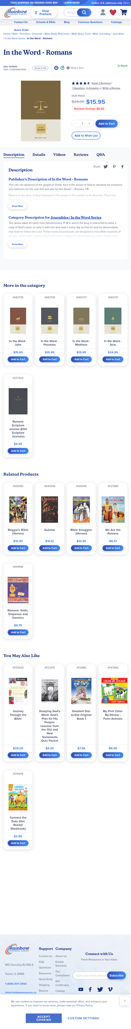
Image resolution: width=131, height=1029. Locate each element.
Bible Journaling (101, 34)
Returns (43, 991)
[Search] (84, 12)
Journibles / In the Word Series (75, 217)
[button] (103, 12)
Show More (17, 206)
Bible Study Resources (57, 34)
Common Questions (90, 22)
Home (6, 34)
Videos (59, 155)
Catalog (60, 991)
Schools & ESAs (45, 22)
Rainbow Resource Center (17, 950)
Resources (45, 973)
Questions (45, 967)
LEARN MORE (72, 3)
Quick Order (21, 30)
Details (39, 155)
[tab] (13, 155)
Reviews (81, 155)
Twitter (106, 166)
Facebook (122, 166)
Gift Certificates (62, 983)
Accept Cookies (43, 1018)
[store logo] (16, 12)
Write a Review (111, 88)
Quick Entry (46, 979)
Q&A (101, 155)
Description (13, 155)
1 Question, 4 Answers (85, 88)
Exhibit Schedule (61, 964)
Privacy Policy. (84, 1005)
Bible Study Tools (81, 34)
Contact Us (21, 22)
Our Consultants (62, 973)
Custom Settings (83, 1018)
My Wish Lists (113, 12)
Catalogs (116, 22)
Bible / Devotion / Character (27, 34)
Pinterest (114, 166)
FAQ (41, 962)
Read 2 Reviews (101, 83)
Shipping (44, 985)
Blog (67, 22)
